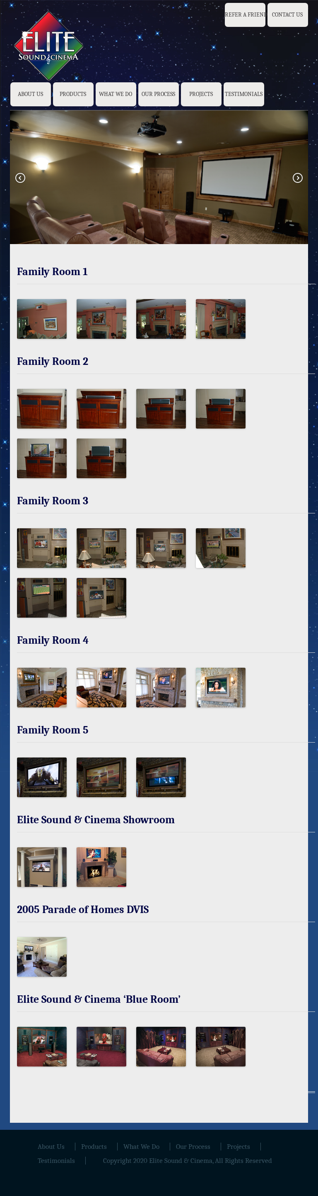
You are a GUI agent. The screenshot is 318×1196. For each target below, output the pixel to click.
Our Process (158, 94)
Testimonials (244, 94)
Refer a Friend (246, 14)
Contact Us (287, 14)
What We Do (115, 94)
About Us (30, 94)
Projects (201, 94)
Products (73, 94)
